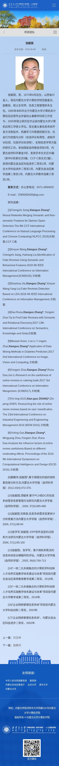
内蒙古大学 (11, 689)
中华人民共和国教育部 (16, 681)
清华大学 (43, 685)
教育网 (33, 681)
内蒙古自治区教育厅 (15, 685)
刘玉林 (17, 637)
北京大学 (32, 685)
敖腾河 (17, 645)
